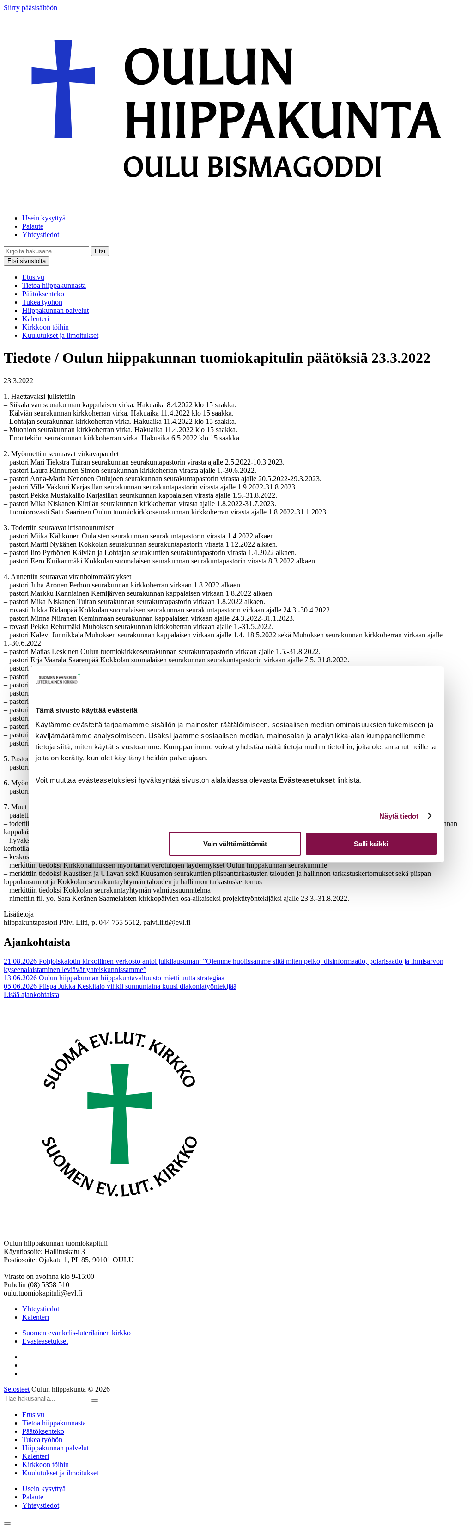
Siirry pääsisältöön (30, 8)
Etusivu (33, 277)
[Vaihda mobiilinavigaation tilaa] (7, 1523)
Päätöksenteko (43, 294)
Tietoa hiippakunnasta (54, 285)
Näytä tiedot (398, 816)
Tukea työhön (42, 302)
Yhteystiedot (40, 235)
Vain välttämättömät (235, 844)
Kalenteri (35, 319)
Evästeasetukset (45, 1341)
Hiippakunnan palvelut (55, 310)
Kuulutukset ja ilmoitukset (60, 335)
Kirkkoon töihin (45, 327)
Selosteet (17, 1389)
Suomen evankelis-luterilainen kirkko (76, 1333)
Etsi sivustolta (26, 260)
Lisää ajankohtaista (31, 994)
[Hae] (94, 1400)
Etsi (100, 251)
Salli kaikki (371, 844)
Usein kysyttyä (44, 218)
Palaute (32, 226)
